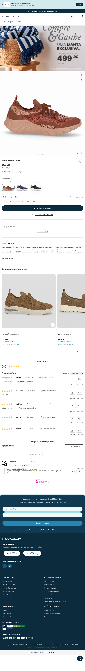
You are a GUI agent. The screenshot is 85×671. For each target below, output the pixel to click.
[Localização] (71, 16)
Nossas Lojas (48, 598)
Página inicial (5, 491)
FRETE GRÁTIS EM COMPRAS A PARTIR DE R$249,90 (42, 11)
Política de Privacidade (48, 530)
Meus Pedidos (7, 614)
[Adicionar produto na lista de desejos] (80, 161)
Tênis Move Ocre (19, 491)
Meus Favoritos (7, 617)
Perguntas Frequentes (51, 595)
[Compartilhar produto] (81, 80)
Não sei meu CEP (42, 232)
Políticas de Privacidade (52, 614)
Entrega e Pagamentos (51, 591)
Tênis (11, 491)
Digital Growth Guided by (38, 652)
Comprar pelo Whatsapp (44, 214)
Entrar (4, 610)
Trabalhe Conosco (8, 585)
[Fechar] (2, 4)
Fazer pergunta (74, 447)
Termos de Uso (33, 530)
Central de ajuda (49, 581)
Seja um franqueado (9, 588)
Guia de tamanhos (78, 197)
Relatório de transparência (53, 617)
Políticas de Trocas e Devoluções (55, 602)
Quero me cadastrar (42, 523)
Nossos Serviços (49, 585)
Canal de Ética (7, 595)
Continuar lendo (7, 258)
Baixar (79, 4)
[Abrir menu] (3, 16)
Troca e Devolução (50, 588)
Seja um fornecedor (9, 591)
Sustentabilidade (8, 581)
